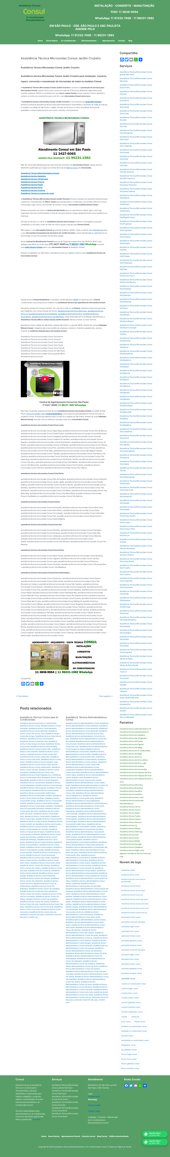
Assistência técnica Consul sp (39, 871)
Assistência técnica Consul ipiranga (48, 785)
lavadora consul (127, 1036)
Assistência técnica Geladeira (33, 176)
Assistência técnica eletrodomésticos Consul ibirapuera (86, 803)
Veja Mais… (37, 1119)
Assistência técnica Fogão (32, 185)
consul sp (135, 1017)
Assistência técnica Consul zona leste (39, 907)
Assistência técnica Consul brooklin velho (35, 749)
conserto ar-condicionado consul (133, 984)
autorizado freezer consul (130, 964)
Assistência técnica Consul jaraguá (45, 790)
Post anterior (22, 696)
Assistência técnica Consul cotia (41, 772)
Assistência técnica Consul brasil (133, 890)
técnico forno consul (128, 1059)
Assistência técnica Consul (30, 726)
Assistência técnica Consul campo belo (42, 754)
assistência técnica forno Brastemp (43, 314)
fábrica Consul (72, 168)
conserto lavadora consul (130, 1007)
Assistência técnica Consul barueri (41, 739)
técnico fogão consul (129, 1054)
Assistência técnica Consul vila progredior (42, 899)
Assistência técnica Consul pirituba (39, 847)
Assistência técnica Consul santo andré (45, 863)
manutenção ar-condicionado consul (135, 1040)
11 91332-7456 (121, 18)
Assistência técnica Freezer (32, 182)
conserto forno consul (129, 993)
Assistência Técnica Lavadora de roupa (37, 193)
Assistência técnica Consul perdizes (39, 842)
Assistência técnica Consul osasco (48, 824)
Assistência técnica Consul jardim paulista (43, 803)
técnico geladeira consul (130, 1064)
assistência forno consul (130, 875)
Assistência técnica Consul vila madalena (44, 889)
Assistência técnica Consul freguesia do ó (35, 775)
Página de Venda (124, 1147)
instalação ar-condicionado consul (134, 1031)
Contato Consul (88, 1136)
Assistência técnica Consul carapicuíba (34, 757)
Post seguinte (106, 696)
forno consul (125, 1022)
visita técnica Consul (33, 247)
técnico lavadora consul (130, 1068)
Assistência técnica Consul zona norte (135, 908)
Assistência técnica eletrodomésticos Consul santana (86, 920)
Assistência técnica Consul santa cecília (35, 858)
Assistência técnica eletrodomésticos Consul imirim (85, 806)
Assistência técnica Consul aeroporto (42, 728)
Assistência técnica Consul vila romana (34, 902)
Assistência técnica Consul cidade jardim (35, 767)
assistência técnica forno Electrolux (72, 311)
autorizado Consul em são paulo (86, 1000)
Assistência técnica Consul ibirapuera (44, 780)
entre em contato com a (44, 414)
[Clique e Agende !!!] (64, 657)
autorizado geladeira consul (131, 968)
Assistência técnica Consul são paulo (134, 899)
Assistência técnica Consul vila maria (34, 891)
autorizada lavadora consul (131, 945)
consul (124, 1017)
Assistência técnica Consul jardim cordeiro (36, 795)
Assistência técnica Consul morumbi (33, 821)
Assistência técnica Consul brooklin (44, 746)
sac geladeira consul (129, 1050)
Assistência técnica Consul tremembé (41, 876)
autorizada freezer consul (130, 936)
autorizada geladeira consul (131, 941)
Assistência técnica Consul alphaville (34, 731)
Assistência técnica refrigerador (34, 179)
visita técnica (98, 230)
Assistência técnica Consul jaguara (33, 788)
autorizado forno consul (130, 959)
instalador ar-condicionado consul (134, 1026)
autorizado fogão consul (130, 955)
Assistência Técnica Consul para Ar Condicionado (39, 718)
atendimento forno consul (130, 917)
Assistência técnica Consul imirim (32, 783)
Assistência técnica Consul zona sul (42, 912)
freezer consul (139, 1022)
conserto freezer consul (130, 998)
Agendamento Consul (70, 1136)
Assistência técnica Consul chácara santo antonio (38, 764)
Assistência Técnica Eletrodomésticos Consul (86, 718)
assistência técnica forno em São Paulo (48, 317)
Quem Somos (54, 1136)
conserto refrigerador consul (131, 1012)
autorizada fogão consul (130, 926)
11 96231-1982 (144, 18)
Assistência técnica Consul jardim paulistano (36, 806)
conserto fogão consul (129, 988)
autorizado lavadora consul (131, 973)
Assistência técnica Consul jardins (37, 816)
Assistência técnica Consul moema (49, 819)
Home (43, 1136)
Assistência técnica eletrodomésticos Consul (82, 723)
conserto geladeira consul (131, 1002)
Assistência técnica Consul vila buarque (35, 878)
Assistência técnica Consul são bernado (35, 865)
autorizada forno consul (130, 931)
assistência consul (128, 870)
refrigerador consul (128, 1045)
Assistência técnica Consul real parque (40, 855)
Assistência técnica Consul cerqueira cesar (41, 762)
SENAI (75, 300)
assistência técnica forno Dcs (70, 314)
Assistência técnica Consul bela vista (34, 741)
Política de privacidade (119, 1136)
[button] (77, 40)
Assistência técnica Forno (31, 187)
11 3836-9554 (94, 1096)
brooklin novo (33, 917)
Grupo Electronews (93, 102)
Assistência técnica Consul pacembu (34, 827)
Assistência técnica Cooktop (33, 190)
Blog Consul (102, 1136)
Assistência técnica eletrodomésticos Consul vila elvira (86, 953)
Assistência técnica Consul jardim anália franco (37, 793)
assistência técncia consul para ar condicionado (38, 723)
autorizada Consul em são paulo (32, 914)
